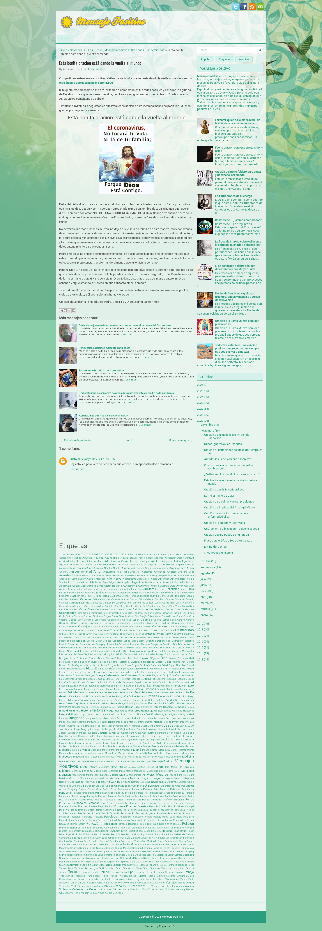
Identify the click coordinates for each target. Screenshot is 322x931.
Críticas (71, 633)
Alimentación (78, 568)
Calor (141, 599)
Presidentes (166, 809)
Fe (192, 689)
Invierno (71, 725)
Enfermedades (115, 675)
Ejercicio (141, 668)
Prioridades (71, 813)
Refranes (122, 824)
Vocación (152, 889)
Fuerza (84, 700)
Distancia (124, 661)
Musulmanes (87, 778)
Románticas (133, 834)
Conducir (165, 623)
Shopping (189, 851)
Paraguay (179, 792)
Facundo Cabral (104, 689)
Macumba (127, 746)
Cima (131, 616)
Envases (90, 679)
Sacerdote (65, 837)
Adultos (156, 561)
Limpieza (188, 739)
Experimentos (66, 689)
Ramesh (63, 820)
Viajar (81, 886)
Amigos (74, 571)
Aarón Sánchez (145, 554)
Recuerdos (179, 820)
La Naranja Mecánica (76, 736)
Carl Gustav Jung (152, 606)
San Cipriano (76, 841)
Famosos (150, 689)
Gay (76, 703)
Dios (90, 50)
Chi (184, 613)
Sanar (182, 841)
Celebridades (67, 612)
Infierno (161, 718)
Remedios (64, 827)
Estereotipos (107, 685)
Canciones (139, 602)
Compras (109, 623)
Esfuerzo (182, 679)
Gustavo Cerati (107, 707)
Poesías (143, 806)
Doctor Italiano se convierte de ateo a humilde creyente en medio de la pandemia (126, 393)
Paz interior (71, 799)
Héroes (190, 707)
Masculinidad (81, 756)
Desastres (124, 644)
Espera (81, 682)
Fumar (92, 700)
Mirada (97, 771)
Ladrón (92, 736)
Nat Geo (109, 778)
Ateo (101, 585)
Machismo (114, 746)
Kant (131, 732)
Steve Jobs (146, 861)
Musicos (74, 778)
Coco (80, 619)
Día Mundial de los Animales (139, 654)
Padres (147, 789)
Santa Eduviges (81, 844)
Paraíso (189, 792)
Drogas (112, 665)
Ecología (145, 665)
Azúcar (71, 589)
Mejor (118, 761)
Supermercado (121, 864)
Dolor (168, 661)
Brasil (73, 595)
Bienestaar (74, 592)
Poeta (152, 806)
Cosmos (90, 630)
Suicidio (86, 864)
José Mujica (120, 729)
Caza (177, 609)
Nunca (162, 782)
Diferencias (121, 658)
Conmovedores (68, 626)
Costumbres (102, 630)
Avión (179, 585)
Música (63, 778)
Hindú (76, 710)
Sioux (117, 854)
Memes (126, 761)
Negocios (159, 778)
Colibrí (136, 619)
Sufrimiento (74, 864)
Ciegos (107, 616)
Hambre (157, 706)
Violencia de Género (85, 889)
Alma (90, 568)
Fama (130, 689)
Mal (113, 750)
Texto (72, 872)
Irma (87, 725)
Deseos (145, 644)
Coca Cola (188, 616)
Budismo (115, 595)
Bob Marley (131, 592)
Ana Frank (123, 571)
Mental (84, 766)
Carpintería (65, 609)
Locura (121, 743)
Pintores (167, 803)
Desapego (101, 644)
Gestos (143, 703)
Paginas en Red (168, 926)
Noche (126, 781)
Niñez (110, 781)
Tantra (170, 865)
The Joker (83, 872)
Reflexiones (109, 823)
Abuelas (87, 557)
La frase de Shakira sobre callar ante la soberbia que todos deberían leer (238, 243)
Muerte (123, 774)
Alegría (142, 564)
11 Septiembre (66, 554)
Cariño (138, 606)
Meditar (110, 761)
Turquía (151, 875)
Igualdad (188, 714)
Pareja (82, 796)
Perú (103, 803)
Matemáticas (109, 756)
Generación (95, 703)
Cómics (190, 619)
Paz (61, 799)
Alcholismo (123, 564)
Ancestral (135, 571)
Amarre (181, 568)
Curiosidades (131, 637)
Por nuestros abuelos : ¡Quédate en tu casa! (104, 347)
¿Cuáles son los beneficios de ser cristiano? (232, 474)
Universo (120, 879)
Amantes (163, 568)
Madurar (189, 746)
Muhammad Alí (137, 774)
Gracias (153, 703)
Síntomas (109, 854)
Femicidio (113, 692)
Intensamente (145, 721)
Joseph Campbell (138, 729)
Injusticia (71, 721)
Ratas (78, 820)
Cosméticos (79, 630)
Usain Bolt (151, 879)
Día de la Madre (101, 647)
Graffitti (171, 703)
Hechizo (168, 706)
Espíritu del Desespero (121, 682)
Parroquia (92, 796)
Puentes (148, 816)
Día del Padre (80, 651)
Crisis (171, 630)
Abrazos (189, 554)
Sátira (92, 848)
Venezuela (141, 882)
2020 (109, 554)
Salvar (152, 837)
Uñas (129, 879)
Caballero (64, 599)
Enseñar (189, 675)
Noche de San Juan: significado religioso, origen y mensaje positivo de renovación (237, 297)
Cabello (74, 599)
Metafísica (104, 767)
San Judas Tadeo (131, 841)
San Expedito (91, 841)
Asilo (84, 585)
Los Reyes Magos (175, 743)
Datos (167, 637)
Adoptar (146, 561)
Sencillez (175, 848)
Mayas (161, 756)
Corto (191, 626)
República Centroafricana (106, 827)
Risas (176, 830)
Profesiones (124, 813)
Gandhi (169, 700)
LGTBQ (150, 739)
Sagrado (77, 837)
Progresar (151, 813)
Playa (100, 806)
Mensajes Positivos (116, 50)
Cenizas (107, 613)
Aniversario (85, 575)
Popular (206, 59)
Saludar (145, 837)
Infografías (173, 718)
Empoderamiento (149, 672)
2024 (200, 396)
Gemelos (84, 703)
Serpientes (119, 851)
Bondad (176, 592)
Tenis (146, 868)
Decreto (90, 640)
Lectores (144, 736)
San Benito (184, 837)
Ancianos (159, 571)
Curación (117, 637)
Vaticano (108, 882)
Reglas (142, 824)
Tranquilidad (93, 875)
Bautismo (132, 589)
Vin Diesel (167, 886)
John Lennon (66, 729)
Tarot (70, 868)
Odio (83, 785)
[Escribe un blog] (65, 310)
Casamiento (101, 609)
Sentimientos (187, 848)
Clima (179, 616)
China (69, 616)
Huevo (97, 714)
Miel (167, 767)
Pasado (102, 796)
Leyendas (132, 739)
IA (152, 714)
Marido (122, 753)
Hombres (134, 710)
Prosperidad (175, 813)
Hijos (69, 710)
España (63, 682)
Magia (86, 749)
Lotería (190, 743)
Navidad (135, 778)
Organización (168, 785)
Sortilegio (85, 861)
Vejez (126, 882)
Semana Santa (161, 848)
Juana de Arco (166, 729)
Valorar (82, 882)
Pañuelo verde (80, 792)
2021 (200, 414)
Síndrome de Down (93, 854)
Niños (118, 781)
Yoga (101, 892)
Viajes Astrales (95, 886)
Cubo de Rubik (111, 634)
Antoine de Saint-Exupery (181, 575)
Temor (118, 868)
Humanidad (107, 714)
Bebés (141, 589)
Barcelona (113, 589)
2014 (83, 554)
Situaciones (140, 854)
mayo (204, 591)
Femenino (101, 692)
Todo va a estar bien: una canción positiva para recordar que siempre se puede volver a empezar (237, 348)
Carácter (109, 606)
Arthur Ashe (178, 582)
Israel (98, 725)
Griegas (76, 707)
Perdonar (157, 799)
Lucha (62, 746)
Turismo (141, 875)
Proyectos (98, 816)
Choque (88, 616)
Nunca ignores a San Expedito (223, 444)
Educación (92, 668)
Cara (101, 606)
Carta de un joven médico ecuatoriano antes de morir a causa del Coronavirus (125, 325)
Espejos (73, 682)
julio (203, 579)
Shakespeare (167, 851)
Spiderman (114, 861)
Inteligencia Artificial (127, 721)
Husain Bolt (143, 714)
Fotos (132, 696)
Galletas (160, 700)
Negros (169, 778)
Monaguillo (139, 771)
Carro (75, 609)
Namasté (99, 778)
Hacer (137, 706)
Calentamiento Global (124, 599)
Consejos (84, 626)
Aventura (165, 585)
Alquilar (108, 568)
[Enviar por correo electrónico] (61, 310)
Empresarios (186, 672)
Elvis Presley (74, 672)
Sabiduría (179, 834)
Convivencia (125, 626)
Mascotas (65, 756)
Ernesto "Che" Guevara (118, 679)
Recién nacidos (148, 820)
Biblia (190, 589)
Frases (152, 696)
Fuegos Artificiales (69, 700)
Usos (161, 879)
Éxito (191, 685)
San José (104, 841)
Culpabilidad (66, 637)
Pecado (82, 799)
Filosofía (184, 692)
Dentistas (117, 640)
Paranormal (65, 796)
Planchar (189, 803)
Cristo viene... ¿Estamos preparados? (238, 220)
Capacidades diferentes (71, 606)
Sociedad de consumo (72, 858)
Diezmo (109, 658)
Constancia (97, 626)
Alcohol (134, 564)
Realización (124, 820)
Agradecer (188, 561)
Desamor (73, 644)
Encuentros (78, 675)
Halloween (146, 707)
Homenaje (147, 710)
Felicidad (73, 692)
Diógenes (154, 658)
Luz (105, 746)
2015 (200, 647)
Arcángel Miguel (107, 582)
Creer (154, 630)
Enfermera (131, 675)
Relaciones (165, 823)
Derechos (189, 640)
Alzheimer (138, 568)
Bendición (160, 589)
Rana (71, 820)
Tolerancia (139, 872)
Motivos (81, 774)
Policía (159, 806)
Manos (174, 750)
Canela (158, 602)
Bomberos (166, 592)
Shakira (179, 851)
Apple (154, 578)
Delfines (107, 640)
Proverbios (86, 816)
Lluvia (113, 743)
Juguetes (92, 732)
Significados (66, 854)
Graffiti (162, 703)
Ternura (63, 872)
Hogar (110, 710)
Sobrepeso (162, 854)
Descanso (135, 644)
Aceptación (170, 557)
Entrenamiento (66, 679)
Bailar (79, 589)
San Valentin (171, 841)
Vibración (109, 886)
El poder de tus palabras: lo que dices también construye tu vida (235, 267)
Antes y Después (158, 575)
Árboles (93, 582)
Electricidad (187, 668)
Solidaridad (127, 858)
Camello (190, 599)
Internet (157, 721)
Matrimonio (150, 756)
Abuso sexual (128, 557)
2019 (200, 623)
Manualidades (77, 753)
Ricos (139, 830)
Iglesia (166, 714)
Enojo (166, 675)
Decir (191, 637)
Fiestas (174, 692)
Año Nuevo (114, 578)
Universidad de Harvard (72, 879)
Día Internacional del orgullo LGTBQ (103, 654)
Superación (105, 864)
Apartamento (129, 578)
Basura (122, 589)
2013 (200, 659)
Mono (170, 771)
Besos (183, 589)
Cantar (178, 602)
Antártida (129, 575)
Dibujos (63, 658)
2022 (116, 554)
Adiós (121, 561)
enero (204, 615)
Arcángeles (124, 582)
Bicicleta (63, 592)
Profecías (111, 813)
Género (105, 703)
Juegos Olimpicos (77, 732)
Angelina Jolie (186, 571)
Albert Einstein (108, 564)
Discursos (93, 661)
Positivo (64, 809)
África (177, 561)
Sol (97, 858)
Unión (191, 875)
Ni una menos (75, 781)
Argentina (137, 582)
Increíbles (126, 718)
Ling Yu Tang (66, 743)
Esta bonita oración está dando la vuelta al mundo (100, 63)
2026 (200, 384)
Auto (119, 585)
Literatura (87, 743)
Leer (160, 736)
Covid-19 (115, 630)
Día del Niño (65, 651)
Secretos (100, 848)
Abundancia (112, 557)
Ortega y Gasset (77, 789)
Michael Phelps (145, 767)
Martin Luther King (159, 753)
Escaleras (136, 679)
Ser (94, 851)
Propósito (161, 813)
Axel (186, 585)
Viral (109, 889)
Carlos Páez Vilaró (171, 606)
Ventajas (171, 882)
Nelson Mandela (184, 778)
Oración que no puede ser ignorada (226, 534)
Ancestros (147, 571)
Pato (137, 796)
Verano (181, 882)
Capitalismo (91, 606)
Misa (105, 771)
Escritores (149, 678)
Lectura (153, 736)
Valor (74, 882)
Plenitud (109, 806)
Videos (137, 886)
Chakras (138, 612)
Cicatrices (98, 616)
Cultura (86, 637)
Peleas (120, 799)
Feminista (140, 692)
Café (94, 599)
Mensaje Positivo (162, 761)
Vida (119, 886)
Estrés (119, 685)
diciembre (207, 424)
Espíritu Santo (167, 682)
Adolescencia (133, 561)
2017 (97, 554)
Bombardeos (153, 592)
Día (175, 644)
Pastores (129, 796)
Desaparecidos (87, 644)
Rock (96, 834)
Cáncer (127, 602)
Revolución (115, 831)
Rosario (150, 834)
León (80, 739)
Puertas (157, 816)
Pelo (139, 799)
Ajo (96, 564)
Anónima (96, 575)
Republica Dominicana (132, 827)
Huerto (89, 714)
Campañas (96, 602)
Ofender (91, 785)
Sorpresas (75, 861)
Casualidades (124, 609)
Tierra (123, 872)
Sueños (189, 861)
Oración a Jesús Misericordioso (224, 489)
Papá (91, 792)
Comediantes (169, 619)
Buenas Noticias (130, 596)
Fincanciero (92, 696)
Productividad (99, 813)
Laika (100, 736)
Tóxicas (179, 872)
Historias (98, 710)
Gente (113, 703)
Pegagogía (110, 799)
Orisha (62, 789)
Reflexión (93, 824)
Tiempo (104, 872)
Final (71, 696)
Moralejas (187, 770)
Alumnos (127, 568)
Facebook (89, 689)
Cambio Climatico (175, 599)
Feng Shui (153, 692)
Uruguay (139, 879)
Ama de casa (151, 568)
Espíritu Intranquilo (145, 682)
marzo (205, 603)
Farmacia (185, 689)
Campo (119, 602)
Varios (99, 882)
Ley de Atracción (101, 739)
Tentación (155, 868)
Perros (190, 799)
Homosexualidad (162, 710)
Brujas (97, 595)
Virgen (117, 889)
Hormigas (177, 710)
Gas (177, 700)
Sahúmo (87, 837)
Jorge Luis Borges (103, 729)
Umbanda (182, 875)
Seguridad (138, 848)
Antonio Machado (96, 578)
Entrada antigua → (181, 440)
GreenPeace (65, 707)
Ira (77, 725)
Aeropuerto (166, 561)
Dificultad (133, 658)
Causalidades (156, 609)
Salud (128, 837)
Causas (169, 609)
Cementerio (96, 613)
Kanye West (141, 732)
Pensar (146, 799)
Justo (73, 459)
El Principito (172, 668)
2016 (90, 554)
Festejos (164, 692)
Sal (93, 837)
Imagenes (76, 718)
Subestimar (167, 861)
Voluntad (170, 889)
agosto (205, 573)
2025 (200, 391)
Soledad (114, 858)
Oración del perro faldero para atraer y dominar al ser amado (238, 173)
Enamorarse (65, 675)
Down (104, 665)
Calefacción (104, 599)
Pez (127, 803)
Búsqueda (172, 596)
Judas (190, 729)
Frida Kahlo (176, 696)
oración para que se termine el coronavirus (86, 82)
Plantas (82, 806)
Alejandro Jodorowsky (161, 564)
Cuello (138, 634)
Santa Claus (65, 844)
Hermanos (179, 706)
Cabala (190, 596)
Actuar (90, 561)
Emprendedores (168, 672)
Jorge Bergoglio (82, 729)
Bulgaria (144, 596)
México (132, 767)
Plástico (92, 806)
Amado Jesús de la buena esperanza (227, 459)
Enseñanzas (177, 675)
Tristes (113, 875)
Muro (191, 774)
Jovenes (152, 729)
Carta (82, 609)
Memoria (135, 761)
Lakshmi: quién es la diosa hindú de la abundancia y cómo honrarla (237, 121)
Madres (179, 746)
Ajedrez (89, 564)
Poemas (131, 806)
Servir (128, 851)
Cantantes (168, 602)
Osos (113, 789)
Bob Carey (118, 592)
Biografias (98, 592)
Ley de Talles (119, 739)
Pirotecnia (178, 803)
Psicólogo (125, 816)
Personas (93, 803)
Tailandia (153, 865)
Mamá (137, 749)
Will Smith (75, 893)
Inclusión (114, 718)
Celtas (86, 613)
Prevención (179, 810)
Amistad (86, 571)
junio (204, 585)
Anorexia (106, 575)
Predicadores (76, 810)
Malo (118, 750)
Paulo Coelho (173, 796)
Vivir (144, 889)
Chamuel (157, 613)
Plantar (73, 806)
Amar (172, 568)
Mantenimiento (186, 750)
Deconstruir (65, 640)
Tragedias (79, 875)
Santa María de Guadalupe (106, 844)
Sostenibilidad (99, 861)
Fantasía (161, 689)
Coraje (136, 626)
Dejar (99, 640)
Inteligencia (108, 721)
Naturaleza (122, 778)
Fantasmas (173, 689)
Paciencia (137, 789)
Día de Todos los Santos (146, 647)
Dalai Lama (146, 637)
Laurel (123, 736)
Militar (74, 771)
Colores (157, 619)
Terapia (190, 868)
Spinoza (125, 861)
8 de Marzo (131, 554)
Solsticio (138, 858)
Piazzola (152, 803)
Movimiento (92, 774)
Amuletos (109, 571)
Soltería (153, 858)
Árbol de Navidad (78, 582)
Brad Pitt (64, 596)
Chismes (78, 616)
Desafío (63, 644)
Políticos (179, 806)
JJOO (191, 725)
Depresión (177, 640)
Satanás (84, 848)
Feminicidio (126, 692)
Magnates (96, 750)
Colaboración (114, 619)
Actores (81, 561)
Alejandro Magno (185, 564)
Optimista (138, 785)
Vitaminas (135, 889)
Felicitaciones (87, 692)
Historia (86, 710)
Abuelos (98, 557)
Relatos (177, 824)
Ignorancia (176, 714)
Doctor (159, 661)
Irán (82, 725)
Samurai (160, 837)
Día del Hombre (186, 647)
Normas (135, 782)
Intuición (167, 721)
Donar (89, 665)
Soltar (146, 858)
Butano (181, 596)
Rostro (158, 834)
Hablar (129, 706)
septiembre (208, 567)
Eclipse (135, 665)
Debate (175, 637)
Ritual (183, 830)
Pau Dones (158, 796)
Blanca (108, 592)
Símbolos (79, 854)
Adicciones (110, 561)
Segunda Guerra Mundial (119, 848)
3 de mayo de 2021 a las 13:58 (97, 459)
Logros (129, 743)
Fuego (191, 696)
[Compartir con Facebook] (73, 310)
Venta (162, 882)
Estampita (93, 685)
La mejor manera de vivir (219, 495)
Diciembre (82, 658)
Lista (78, 743)
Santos (74, 848)
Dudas (120, 665)
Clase (158, 616)
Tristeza (123, 875)
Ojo (97, 785)
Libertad (159, 739)
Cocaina (63, 619)
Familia (138, 689)
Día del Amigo (168, 647)
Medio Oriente (97, 761)
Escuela (172, 678)
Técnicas (78, 868)
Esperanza (93, 682)
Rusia (170, 834)
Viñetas (178, 886)
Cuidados (189, 634)
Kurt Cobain (175, 732)
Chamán (147, 613)
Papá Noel (143, 792)
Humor (132, 714)
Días (191, 654)
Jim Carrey (180, 725)
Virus (163, 50)
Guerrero (94, 707)
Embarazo (87, 672)
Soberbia (151, 854)
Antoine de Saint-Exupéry (72, 578)
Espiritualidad (185, 682)
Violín (103, 889)
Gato (62, 703)
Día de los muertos (122, 647)
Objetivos (172, 781)
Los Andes (157, 743)
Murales (183, 774)
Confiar (190, 623)
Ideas (158, 714)
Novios (154, 782)
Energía (100, 675)
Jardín (151, 725)
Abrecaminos (66, 557)
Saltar (121, 837)
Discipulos (64, 661)
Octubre (76, 785)
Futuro (100, 700)
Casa (90, 609)
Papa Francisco (104, 792)
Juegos (63, 732)
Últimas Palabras (166, 875)
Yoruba (108, 893)
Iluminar (63, 718)
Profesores (138, 813)
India (135, 718)
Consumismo (111, 626)
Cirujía (143, 616)
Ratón (85, 820)
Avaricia (155, 585)
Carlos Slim (188, 606)
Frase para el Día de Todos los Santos (228, 540)
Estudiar (129, 685)
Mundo (174, 774)
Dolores (176, 661)
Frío (185, 696)
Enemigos (90, 675)
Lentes (74, 739)
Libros (169, 739)
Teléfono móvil (106, 868)
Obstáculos (65, 785)
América (63, 571)
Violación (188, 886)
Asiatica (76, 585)
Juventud (114, 732)
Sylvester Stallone (139, 865)
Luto (100, 746)
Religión (188, 824)
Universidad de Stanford (100, 879)
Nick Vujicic (91, 782)
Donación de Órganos (72, 665)
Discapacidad (186, 658)
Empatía (114, 672)
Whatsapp (64, 893)
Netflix (62, 782)
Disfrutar (113, 661)
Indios (142, 718)
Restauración (74, 831)
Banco (96, 589)
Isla (92, 725)
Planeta (63, 806)
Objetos (182, 782)
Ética (149, 685)
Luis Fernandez (75, 746)
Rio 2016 (155, 831)
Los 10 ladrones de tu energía (234, 196)
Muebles (114, 774)
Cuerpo (178, 633)
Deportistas (163, 640)
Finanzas (80, 696)
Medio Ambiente (79, 761)
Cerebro (116, 612)
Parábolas (156, 792)
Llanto (97, 743)
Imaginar (90, 718)
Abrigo (77, 557)
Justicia (102, 732)
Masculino (95, 756)
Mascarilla (188, 753)
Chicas (190, 613)
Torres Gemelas (165, 872)
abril (203, 597)
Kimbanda (162, 732)
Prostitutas (188, 813)
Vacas (183, 879)
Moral (177, 771)
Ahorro (80, 564)
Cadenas (85, 599)
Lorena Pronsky (142, 743)
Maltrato (127, 749)
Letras (87, 739)
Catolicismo (140, 609)
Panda (190, 789)
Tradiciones (66, 875)
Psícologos (137, 816)
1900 (77, 554)
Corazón (146, 626)
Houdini (75, 714)
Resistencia (188, 827)
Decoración (79, 640)
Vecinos (118, 882)
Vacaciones (172, 879)
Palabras (175, 789)
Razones (102, 820)
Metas (114, 767)
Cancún (150, 602)
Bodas (142, 592)
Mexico (123, 766)
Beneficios (172, 589)
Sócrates (90, 858)
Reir (155, 823)
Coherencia (100, 619)
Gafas (151, 700)
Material (122, 756)
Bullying (154, 596)
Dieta (101, 658)
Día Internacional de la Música (174, 651)
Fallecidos (120, 689)
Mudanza (104, 774)
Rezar (131, 830)
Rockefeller (104, 834)
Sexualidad (153, 851)
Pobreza (119, 806)
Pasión (120, 796)
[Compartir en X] (69, 310)
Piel (159, 803)
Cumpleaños (98, 637)
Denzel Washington (134, 640)
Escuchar (161, 679)
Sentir (62, 851)
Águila (71, 564)
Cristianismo (184, 630)
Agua (62, 564)
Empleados (125, 672)
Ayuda (63, 589)
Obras (190, 782)
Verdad (190, 882)
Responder (77, 469)
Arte (168, 582)
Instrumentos (94, 721)
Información (188, 718)
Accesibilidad (146, 557)
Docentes (148, 661)
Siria (122, 854)
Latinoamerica (111, 736)
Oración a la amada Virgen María (224, 522)
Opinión (109, 785)
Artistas (190, 582)
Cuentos (147, 633)
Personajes (80, 803)
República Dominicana (156, 827)
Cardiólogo (119, 606)
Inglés (62, 721)
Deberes (183, 637)
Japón (144, 725)
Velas (132, 882)
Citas (151, 616)
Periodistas (178, 799)
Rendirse (75, 827)
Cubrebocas (127, 633)
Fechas (63, 692)
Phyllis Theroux (138, 803)
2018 (103, 554)
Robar (191, 831)
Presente (154, 809)
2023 (121, 554)
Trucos (132, 875)
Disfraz (104, 661)
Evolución (180, 685)
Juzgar (124, 732)
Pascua (112, 796)
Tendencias (129, 868)
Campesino (109, 602)
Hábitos (120, 707)
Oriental (190, 785)
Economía (156, 665)
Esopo (191, 679)
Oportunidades (123, 785)
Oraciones (137, 50)
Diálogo (160, 654)
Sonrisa (182, 858)
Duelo (128, 665)
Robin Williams (84, 834)
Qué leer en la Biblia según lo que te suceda (231, 528)
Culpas (77, 637)
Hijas (62, 710)
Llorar (105, 743)
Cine (136, 616)
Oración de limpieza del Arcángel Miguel (229, 507)
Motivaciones (67, 774)
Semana (148, 848)
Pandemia (152, 50)
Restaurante (88, 831)
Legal (166, 736)
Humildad (120, 714)
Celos (79, 613)
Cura (108, 637)
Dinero (144, 658)
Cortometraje (65, 630)
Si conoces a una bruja (218, 552)
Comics (181, 619)
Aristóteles (150, 582)
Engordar (157, 675)
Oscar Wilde (94, 789)
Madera (137, 746)
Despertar (156, 644)
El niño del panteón (216, 546)
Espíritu (104, 682)
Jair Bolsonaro (123, 725)
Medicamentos (173, 756)
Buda (106, 595)
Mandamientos (149, 750)
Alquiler (117, 568)
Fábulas (78, 689)
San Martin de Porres (153, 841)
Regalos (133, 823)
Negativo (147, 778)
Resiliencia (175, 827)
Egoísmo (130, 668)
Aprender (163, 578)
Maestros (65, 749)
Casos (112, 609)
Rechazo (135, 820)
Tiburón (94, 872)
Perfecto (168, 799)
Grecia (190, 703)
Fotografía (122, 696)
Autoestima (130, 585)
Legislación (176, 736)
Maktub (106, 750)
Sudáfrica (179, 861)
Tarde (191, 865)
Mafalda (76, 750)
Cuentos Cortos (163, 633)
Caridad (130, 606)
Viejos (146, 886)
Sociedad (188, 854)
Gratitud (181, 703)
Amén (190, 568)
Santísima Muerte (171, 844)
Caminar (63, 602)
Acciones (158, 557)
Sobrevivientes (175, 854)
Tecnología (91, 868)
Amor (98, 571)
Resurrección (101, 831)
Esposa (63, 685)
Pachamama (124, 789)
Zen (115, 893)
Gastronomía (187, 700)
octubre (206, 561)
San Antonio (172, 837)
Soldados (104, 858)
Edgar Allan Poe (177, 665)
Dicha (72, 658)
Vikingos (156, 886)
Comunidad (139, 623)
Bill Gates (86, 592)
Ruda (164, 834)
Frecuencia (163, 696)
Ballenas (87, 589)
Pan (184, 789)
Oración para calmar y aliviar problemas (229, 501)
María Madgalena (107, 753)
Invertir (62, 725)
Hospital (64, 714)
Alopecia (98, 568)
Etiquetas (225, 59)
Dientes (93, 658)
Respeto (63, 831)
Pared (75, 796)
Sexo (143, 851)
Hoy (82, 714)
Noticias (145, 781)
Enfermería (144, 675)
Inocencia (81, 721)
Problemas (84, 813)
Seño (68, 851)
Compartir (95, 623)
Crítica (62, 634)
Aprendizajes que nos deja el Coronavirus (103, 415)
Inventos (189, 721)
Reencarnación (77, 824)
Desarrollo (112, 644)
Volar (161, 889)
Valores (91, 882)
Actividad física (67, 561)
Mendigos (146, 761)
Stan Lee (134, 861)
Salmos (99, 837)
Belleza (149, 589)
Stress (157, 861)
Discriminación (79, 661)
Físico (101, 696)
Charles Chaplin (172, 612)
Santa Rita (145, 844)
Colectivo (126, 619)
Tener (139, 868)
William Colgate (89, 893)
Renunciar (86, 827)
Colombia (146, 619)
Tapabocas (181, 864)
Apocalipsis (143, 578)
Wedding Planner (185, 889)
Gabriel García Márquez (119, 700)
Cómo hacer (79, 623)
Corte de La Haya (178, 626)
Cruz (79, 633)
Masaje (176, 753)
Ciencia (123, 616)
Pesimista (119, 803)
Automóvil (144, 585)
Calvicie (149, 599)
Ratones (93, 820)
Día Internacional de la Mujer (140, 651)
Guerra (84, 707)
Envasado (80, 679)
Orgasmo (180, 785)
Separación (85, 851)
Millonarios (85, 770)
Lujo (87, 746)
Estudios (140, 685)
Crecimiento (143, 630)
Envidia (100, 678)
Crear (125, 630)
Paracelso (168, 792)
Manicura (164, 749)
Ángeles (172, 571)
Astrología (92, 585)
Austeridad (109, 585)
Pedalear (98, 799)
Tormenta (151, 872)
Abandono (158, 554)
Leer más (126, 334)
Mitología (113, 771)
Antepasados (142, 575)
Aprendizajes (178, 578)
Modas (129, 771)
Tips (130, 872)
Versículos (64, 886)
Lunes (93, 746)
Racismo (188, 816)
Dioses (172, 658)
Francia (141, 696)
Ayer (191, 585)
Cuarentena (90, 633)
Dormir (96, 665)
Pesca (109, 803)
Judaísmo (180, 729)
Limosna (177, 739)
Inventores (178, 721)
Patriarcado (146, 796)
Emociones (100, 672)
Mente (93, 766)
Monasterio (152, 771)
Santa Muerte (130, 844)
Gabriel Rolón (140, 700)
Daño (156, 637)
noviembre (207, 430)
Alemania (64, 568)
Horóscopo (188, 710)
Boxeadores (188, 592)
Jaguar (111, 725)
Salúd (136, 837)
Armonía (160, 582)
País (156, 789)
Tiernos (114, 872)
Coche (72, 619)
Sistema (130, 854)
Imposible (102, 718)
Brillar (80, 596)
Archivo (244, 59)
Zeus (120, 893)
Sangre (190, 841)
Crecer (132, 630)
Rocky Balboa (118, 834)
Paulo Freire (187, 796)
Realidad (112, 820)
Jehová (159, 725)
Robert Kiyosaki (67, 834)
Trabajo (189, 872)
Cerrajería (127, 613)
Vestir (74, 886)
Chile (62, 616)
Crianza (162, 630)
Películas (130, 799)
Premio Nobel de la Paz (121, 810)
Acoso (180, 557)
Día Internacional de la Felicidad (105, 651)
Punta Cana (168, 816)
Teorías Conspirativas (173, 868)
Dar (161, 637)
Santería (156, 844)
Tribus (104, 875)
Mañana (91, 753)
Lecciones (133, 736)
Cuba (100, 634)
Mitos (122, 771)
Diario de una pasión (176, 654)
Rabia (179, 816)
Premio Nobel (101, 810)
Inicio (64, 39)
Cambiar (159, 599)
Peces (90, 799)
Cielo (115, 616)
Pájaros (164, 789)
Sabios (190, 834)
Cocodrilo (88, 619)
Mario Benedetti (137, 753)
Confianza (178, 623)
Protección (64, 816)
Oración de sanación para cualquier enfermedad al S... (226, 515)
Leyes (141, 739)
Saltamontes (111, 837)
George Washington (128, 703)
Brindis (89, 596)
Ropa (143, 834)
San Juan (115, 841)
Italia (104, 725)
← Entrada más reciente (75, 440)
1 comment (95, 69)
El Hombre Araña (156, 668)
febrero (205, 609)
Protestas (75, 816)
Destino (167, 644)
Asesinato (65, 585)
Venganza (153, 882)
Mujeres (162, 775)
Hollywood (121, 710)
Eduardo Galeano (76, 668)
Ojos (102, 785)
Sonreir (174, 858)
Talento (162, 865)
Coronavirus (77, 50)
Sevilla (135, 851)
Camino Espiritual (79, 602)
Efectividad (114, 668)
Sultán (95, 865)
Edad (165, 665)
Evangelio (159, 685)
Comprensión (123, 623)
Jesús (99, 50)
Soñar (190, 858)
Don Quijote (187, 661)
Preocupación (141, 810)
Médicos (64, 761)
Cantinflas (188, 602)
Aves (172, 585)
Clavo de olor (168, 616)
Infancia (151, 718)
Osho (106, 789)
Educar (104, 668)
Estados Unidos (77, 685)
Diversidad (136, 661)
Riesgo (146, 831)
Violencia (65, 889)
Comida (64, 623)
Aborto (179, 554)
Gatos (69, 703)
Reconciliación (164, 820)
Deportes (150, 640)
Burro (163, 596)
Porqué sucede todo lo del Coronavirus (101, 370)
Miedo (160, 766)
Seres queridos (104, 851)
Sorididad (64, 861)
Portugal (189, 806)
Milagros (64, 770)
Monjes (163, 771)
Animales (65, 575)
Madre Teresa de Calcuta (158, 746)
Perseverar (65, 803)
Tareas (62, 868)
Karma (152, 732)
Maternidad (135, 756)
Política (168, 806)
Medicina (188, 756)
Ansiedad (118, 575)
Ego (123, 668)
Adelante (98, 561)
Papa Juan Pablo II (125, 792)
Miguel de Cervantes (182, 767)
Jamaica (135, 725)
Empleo (136, 672)
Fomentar (110, 696)
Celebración (188, 609)
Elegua (62, 672)
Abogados (169, 554)
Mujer (150, 775)
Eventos (170, 685)
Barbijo (103, 589)
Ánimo (75, 575)
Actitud (189, 557)
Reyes (124, 831)
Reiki (149, 824)
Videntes (127, 886)
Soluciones (163, 858)
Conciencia (152, 623)
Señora (75, 851)
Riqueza (166, 830)
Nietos (102, 781)
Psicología (111, 816)
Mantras (63, 753)
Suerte (63, 864)
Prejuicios (89, 810)
